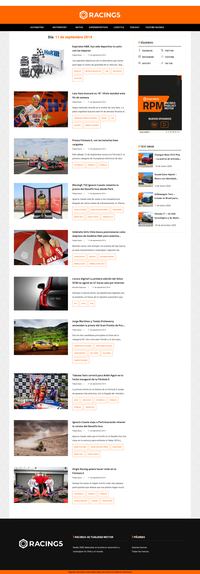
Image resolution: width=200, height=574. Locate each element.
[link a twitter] (172, 3)
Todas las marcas (140, 551)
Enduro (104, 118)
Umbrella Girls (79, 264)
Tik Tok (169, 63)
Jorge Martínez (80, 353)
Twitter (169, 50)
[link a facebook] (170, 3)
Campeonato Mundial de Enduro (85, 118)
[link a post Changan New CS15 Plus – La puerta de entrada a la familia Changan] (145, 166)
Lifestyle (119, 27)
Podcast (135, 27)
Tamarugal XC (108, 217)
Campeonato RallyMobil (83, 346)
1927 (75, 304)
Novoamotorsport (107, 257)
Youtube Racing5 (154, 27)
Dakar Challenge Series (99, 210)
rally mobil (94, 353)
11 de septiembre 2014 (97, 55)
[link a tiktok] (184, 3)
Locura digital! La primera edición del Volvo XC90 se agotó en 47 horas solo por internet (98, 281)
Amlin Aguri (86, 400)
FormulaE (103, 165)
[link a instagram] (175, 3)
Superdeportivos (98, 27)
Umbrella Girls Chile (97, 264)
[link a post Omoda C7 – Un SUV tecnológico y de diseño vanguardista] (145, 225)
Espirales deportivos (93, 71)
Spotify (146, 63)
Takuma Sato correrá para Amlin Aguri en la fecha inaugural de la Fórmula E (97, 377)
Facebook (147, 50)
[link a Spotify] (181, 3)
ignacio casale (92, 217)
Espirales (77, 71)
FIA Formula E (79, 165)
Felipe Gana (77, 55)
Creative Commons (123, 572)
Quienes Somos (139, 547)
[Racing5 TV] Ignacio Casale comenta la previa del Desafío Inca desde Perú (95, 187)
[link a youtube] (178, 3)
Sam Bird (95, 501)
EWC (112, 118)
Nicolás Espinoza (79, 287)
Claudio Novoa (79, 257)
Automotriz (37, 27)
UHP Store (77, 78)
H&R (107, 71)
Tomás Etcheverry (81, 360)
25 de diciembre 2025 (165, 225)
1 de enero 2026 (163, 205)
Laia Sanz (77, 125)
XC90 (91, 304)
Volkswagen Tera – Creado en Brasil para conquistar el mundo (165, 196)
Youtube (169, 57)
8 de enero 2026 (163, 185)
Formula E (91, 165)
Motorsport (60, 27)
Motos (79, 27)
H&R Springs (117, 71)
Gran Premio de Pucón (104, 346)
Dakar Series (117, 210)
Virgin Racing (107, 501)
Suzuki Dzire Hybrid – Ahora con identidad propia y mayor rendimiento (165, 176)
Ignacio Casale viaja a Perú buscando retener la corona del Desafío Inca (98, 424)
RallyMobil (107, 353)
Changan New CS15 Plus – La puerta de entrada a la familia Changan (167, 157)
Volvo (83, 304)
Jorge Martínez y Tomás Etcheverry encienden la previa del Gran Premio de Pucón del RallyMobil (99, 325)
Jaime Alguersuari (80, 501)
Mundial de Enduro (92, 125)
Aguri (76, 400)
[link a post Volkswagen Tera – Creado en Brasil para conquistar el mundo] (145, 206)
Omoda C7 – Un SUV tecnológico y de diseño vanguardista (167, 216)
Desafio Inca (78, 217)
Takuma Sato (90, 407)
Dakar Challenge (80, 210)
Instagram (148, 57)
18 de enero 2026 (163, 166)
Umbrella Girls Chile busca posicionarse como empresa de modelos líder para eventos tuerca (98, 236)
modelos (92, 257)
